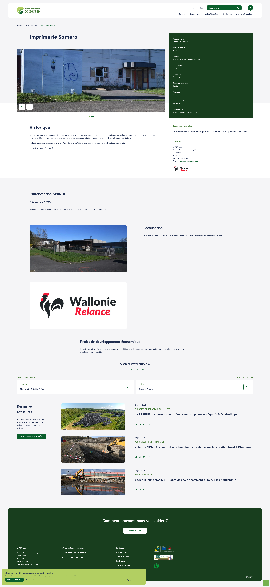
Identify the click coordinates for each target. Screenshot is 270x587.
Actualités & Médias (244, 14)
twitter (131, 369)
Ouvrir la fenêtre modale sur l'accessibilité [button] (250, 8)
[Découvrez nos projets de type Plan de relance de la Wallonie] (211, 169)
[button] (22, 107)
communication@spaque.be (190, 161)
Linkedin (72, 557)
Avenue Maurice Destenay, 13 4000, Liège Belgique (28, 556)
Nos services (195, 14)
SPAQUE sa (28, 10)
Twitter (67, 557)
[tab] (90, 116)
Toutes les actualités (31, 436)
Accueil (19, 25)
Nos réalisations (31, 25)
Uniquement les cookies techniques (36, 580)
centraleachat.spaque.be (75, 548)
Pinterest (82, 557)
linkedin (137, 369)
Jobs (192, 8)
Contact (200, 8)
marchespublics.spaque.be (75, 552)
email (143, 369)
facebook (126, 369)
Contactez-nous (135, 531)
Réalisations (227, 14)
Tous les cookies (14, 580)
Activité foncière (211, 14)
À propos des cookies (133, 580)
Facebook (62, 557)
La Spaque (181, 14)
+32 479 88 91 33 (23, 561)
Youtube (77, 557)
